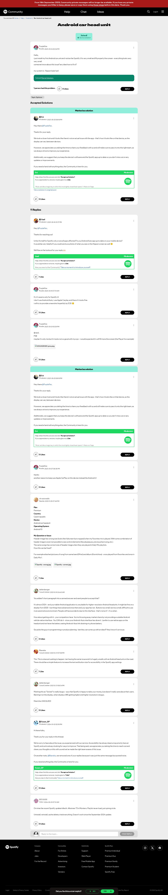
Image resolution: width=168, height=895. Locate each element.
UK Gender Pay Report (121, 890)
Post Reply (127, 834)
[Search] (148, 11)
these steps (98, 5)
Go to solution (85, 37)
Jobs (36, 856)
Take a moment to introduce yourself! (75, 267)
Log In (155, 11)
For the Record (40, 861)
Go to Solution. (48, 78)
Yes (105, 891)
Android (29, 18)
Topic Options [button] (36, 97)
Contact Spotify (87, 866)
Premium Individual (112, 851)
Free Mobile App (88, 861)
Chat (84, 12)
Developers (62, 856)
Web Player (86, 856)
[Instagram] (145, 848)
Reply (127, 89)
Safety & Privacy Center (21, 890)
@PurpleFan (47, 125)
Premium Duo (110, 856)
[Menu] (163, 11)
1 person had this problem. (44, 88)
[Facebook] (160, 848)
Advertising (62, 861)
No (94, 891)
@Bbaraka (52, 755)
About (37, 851)
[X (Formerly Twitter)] (152, 848)
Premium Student (112, 866)
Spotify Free (110, 872)
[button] (133, 47)
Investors (61, 866)
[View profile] (36, 47)
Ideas (100, 12)
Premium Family (111, 861)
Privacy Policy (36, 890)
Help (67, 12)
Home (16, 18)
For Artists (62, 851)
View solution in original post (45, 190)
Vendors (61, 872)
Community (15, 12)
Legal (7, 890)
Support (84, 851)
